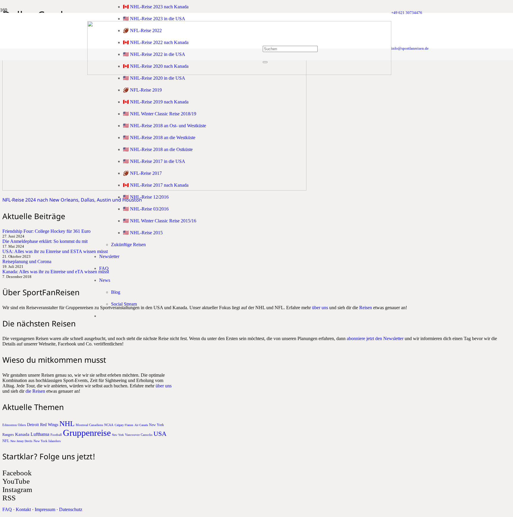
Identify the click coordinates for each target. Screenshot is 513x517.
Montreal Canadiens (89, 425)
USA (160, 433)
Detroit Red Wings (42, 424)
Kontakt (23, 509)
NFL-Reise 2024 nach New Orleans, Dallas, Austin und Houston (72, 200)
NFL (5, 441)
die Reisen (35, 391)
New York (118, 434)
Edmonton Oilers (14, 425)
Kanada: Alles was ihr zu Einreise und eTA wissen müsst (55, 271)
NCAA (108, 425)
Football (56, 434)
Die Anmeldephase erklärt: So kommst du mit (45, 241)
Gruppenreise (87, 433)
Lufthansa (40, 434)
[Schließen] (265, 62)
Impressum (45, 509)
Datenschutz (70, 509)
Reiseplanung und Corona (26, 261)
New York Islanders (47, 441)
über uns (320, 307)
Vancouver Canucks (138, 434)
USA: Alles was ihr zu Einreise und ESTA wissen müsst (55, 251)
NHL (67, 423)
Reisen (365, 307)
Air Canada (141, 425)
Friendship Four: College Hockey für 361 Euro (46, 231)
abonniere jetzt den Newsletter (375, 338)
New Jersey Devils (21, 441)
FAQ (7, 509)
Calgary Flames (124, 425)
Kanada (22, 434)
